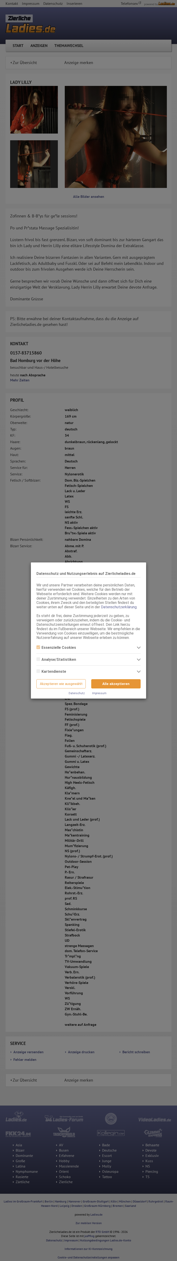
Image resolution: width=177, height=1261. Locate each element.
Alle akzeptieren (116, 684)
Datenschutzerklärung (119, 607)
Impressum (99, 693)
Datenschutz (77, 693)
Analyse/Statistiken (58, 659)
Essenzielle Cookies (58, 647)
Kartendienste (53, 671)
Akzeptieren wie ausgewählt (61, 684)
